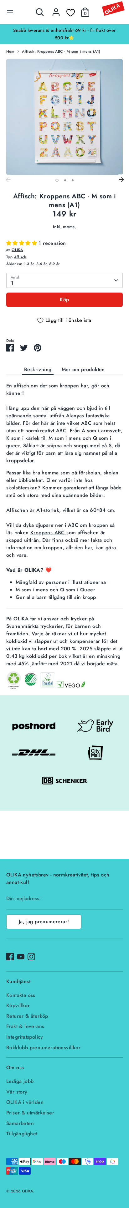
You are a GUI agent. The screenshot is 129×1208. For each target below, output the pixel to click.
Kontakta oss (20, 995)
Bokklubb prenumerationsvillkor (43, 1047)
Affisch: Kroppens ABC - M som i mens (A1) (61, 51)
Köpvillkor (18, 1005)
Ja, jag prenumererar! (44, 921)
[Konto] (56, 9)
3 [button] (73, 180)
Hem (10, 51)
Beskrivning (37, 369)
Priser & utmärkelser (30, 1112)
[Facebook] (10, 956)
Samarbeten (20, 1123)
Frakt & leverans (25, 1026)
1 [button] (57, 180)
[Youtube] (20, 956)
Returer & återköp (27, 1016)
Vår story (17, 1091)
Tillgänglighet (22, 1133)
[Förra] (8, 180)
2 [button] (65, 180)
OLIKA (17, 250)
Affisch (20, 257)
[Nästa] (121, 180)
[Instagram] (31, 956)
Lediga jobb (20, 1081)
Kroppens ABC (48, 532)
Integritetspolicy (24, 1037)
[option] (64, 34)
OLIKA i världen (25, 1102)
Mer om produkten (83, 369)
